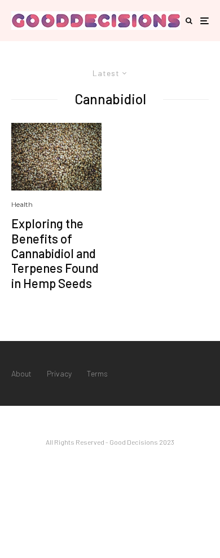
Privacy (59, 373)
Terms (97, 373)
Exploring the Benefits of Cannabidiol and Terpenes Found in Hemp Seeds (55, 253)
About (21, 373)
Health (22, 204)
